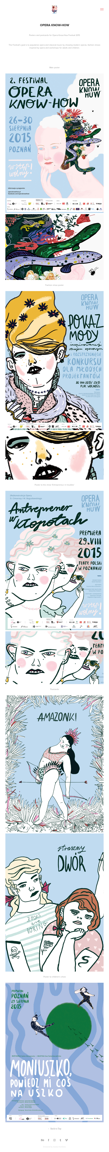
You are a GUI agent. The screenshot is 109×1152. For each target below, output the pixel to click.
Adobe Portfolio (59, 1147)
